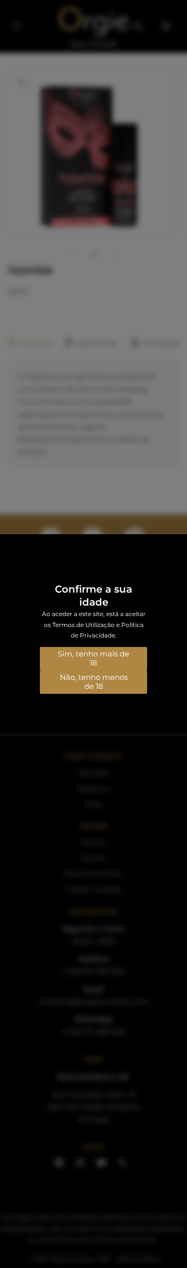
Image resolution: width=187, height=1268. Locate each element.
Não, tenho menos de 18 (94, 681)
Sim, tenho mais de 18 (93, 658)
